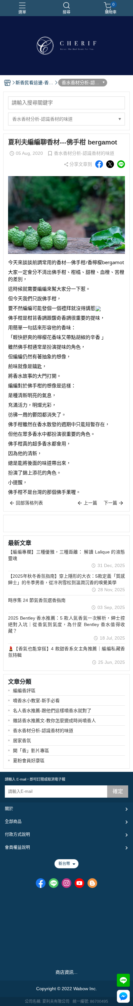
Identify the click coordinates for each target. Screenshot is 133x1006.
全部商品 (13, 821)
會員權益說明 (17, 847)
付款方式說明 (17, 834)
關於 (9, 808)
